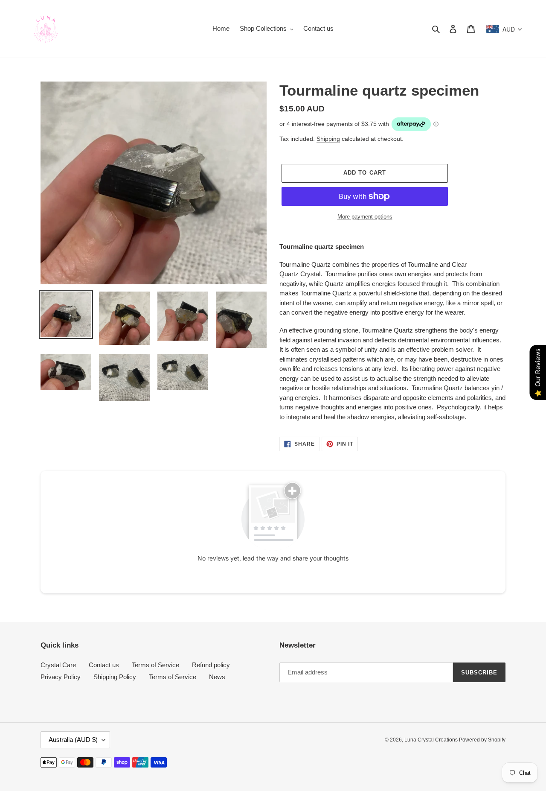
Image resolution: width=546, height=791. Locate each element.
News (217, 676)
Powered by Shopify (482, 740)
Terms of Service (155, 664)
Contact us (104, 664)
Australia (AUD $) (73, 739)
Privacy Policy (61, 676)
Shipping (328, 138)
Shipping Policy (114, 676)
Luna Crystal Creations (431, 740)
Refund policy (211, 664)
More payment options (364, 216)
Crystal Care (58, 664)
